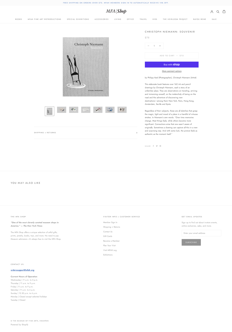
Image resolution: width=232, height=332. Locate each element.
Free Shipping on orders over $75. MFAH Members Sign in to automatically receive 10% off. (116, 3)
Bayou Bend (199, 19)
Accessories (102, 19)
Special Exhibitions (78, 19)
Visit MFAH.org (110, 250)
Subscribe (191, 242)
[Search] (218, 11)
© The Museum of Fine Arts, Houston (30, 321)
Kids (155, 19)
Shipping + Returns (45, 132)
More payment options (172, 71)
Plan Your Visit (109, 245)
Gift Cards (107, 236)
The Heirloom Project (175, 19)
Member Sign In (110, 222)
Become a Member (111, 240)
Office (130, 19)
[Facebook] (153, 146)
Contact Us (107, 231)
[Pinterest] (160, 146)
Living (117, 19)
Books (18, 19)
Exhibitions (108, 254)
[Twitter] (157, 146)
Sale (214, 19)
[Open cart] (224, 11)
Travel (143, 19)
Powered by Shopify (19, 324)
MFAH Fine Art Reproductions (44, 19)
